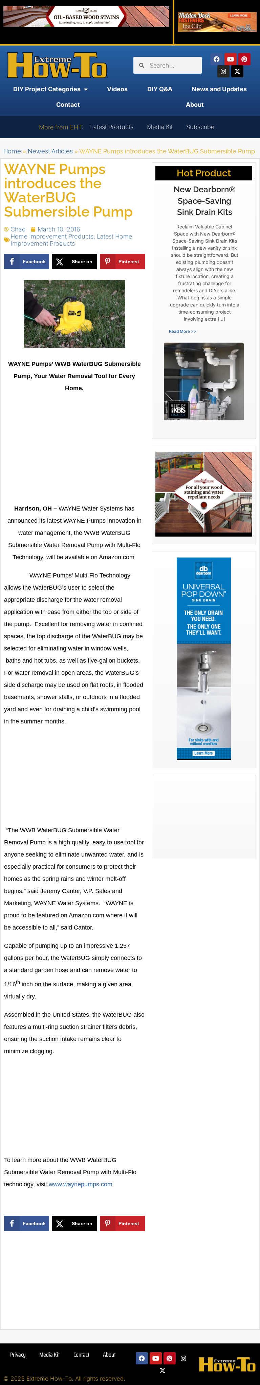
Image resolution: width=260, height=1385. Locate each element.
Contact (68, 104)
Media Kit (160, 126)
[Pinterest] (244, 59)
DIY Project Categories (47, 89)
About (195, 104)
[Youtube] (230, 59)
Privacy (18, 1354)
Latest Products (111, 126)
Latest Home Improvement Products (71, 240)
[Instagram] (223, 71)
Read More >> (182, 331)
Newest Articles (50, 151)
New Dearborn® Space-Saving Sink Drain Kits (205, 200)
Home (12, 151)
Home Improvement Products (51, 236)
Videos (117, 89)
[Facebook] (217, 59)
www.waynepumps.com (80, 1184)
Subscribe (200, 126)
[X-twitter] (237, 71)
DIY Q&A (159, 89)
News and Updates (219, 89)
